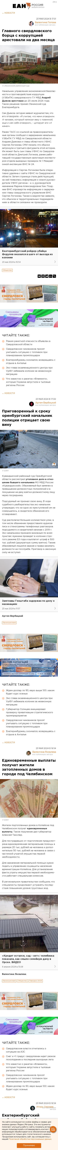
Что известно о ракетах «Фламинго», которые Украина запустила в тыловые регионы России (28, 382)
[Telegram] (46, 276)
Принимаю (29, 1145)
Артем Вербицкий (45, 403)
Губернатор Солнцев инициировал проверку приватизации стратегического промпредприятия (29, 712)
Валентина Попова (45, 22)
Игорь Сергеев (44, 1107)
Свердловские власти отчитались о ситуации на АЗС (26, 1050)
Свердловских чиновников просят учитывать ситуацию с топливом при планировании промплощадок (26, 352)
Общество (7, 270)
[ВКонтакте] (39, 276)
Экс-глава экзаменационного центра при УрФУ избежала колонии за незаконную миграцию (29, 371)
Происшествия (9, 622)
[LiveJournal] (54, 276)
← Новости (8, 13)
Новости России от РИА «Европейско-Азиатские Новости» (22, 6)
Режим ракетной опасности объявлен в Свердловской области (28, 342)
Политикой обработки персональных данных (30, 1139)
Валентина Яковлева (44, 752)
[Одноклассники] (43, 276)
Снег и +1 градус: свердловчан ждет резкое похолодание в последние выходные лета (30, 1058)
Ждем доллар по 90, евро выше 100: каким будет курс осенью (30, 692)
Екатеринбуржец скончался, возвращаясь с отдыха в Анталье (30, 361)
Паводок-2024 (35, 981)
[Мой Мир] (50, 276)
